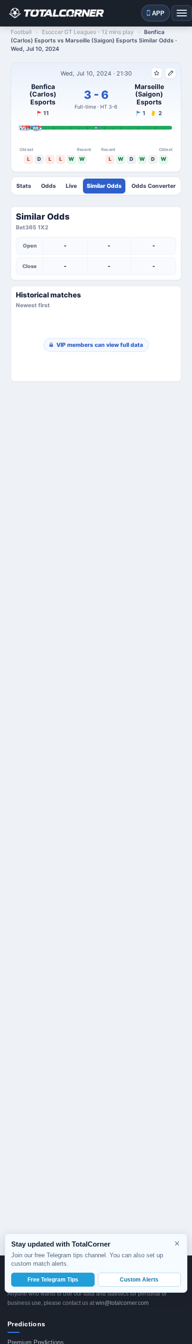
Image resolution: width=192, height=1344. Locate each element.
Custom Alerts (139, 1279)
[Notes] (170, 73)
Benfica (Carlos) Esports (42, 94)
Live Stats (71, 186)
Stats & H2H (24, 186)
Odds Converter (153, 186)
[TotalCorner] (56, 13)
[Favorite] (156, 73)
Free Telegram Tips (52, 1279)
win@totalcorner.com (122, 1303)
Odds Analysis (48, 186)
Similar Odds (104, 186)
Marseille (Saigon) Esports (149, 94)
